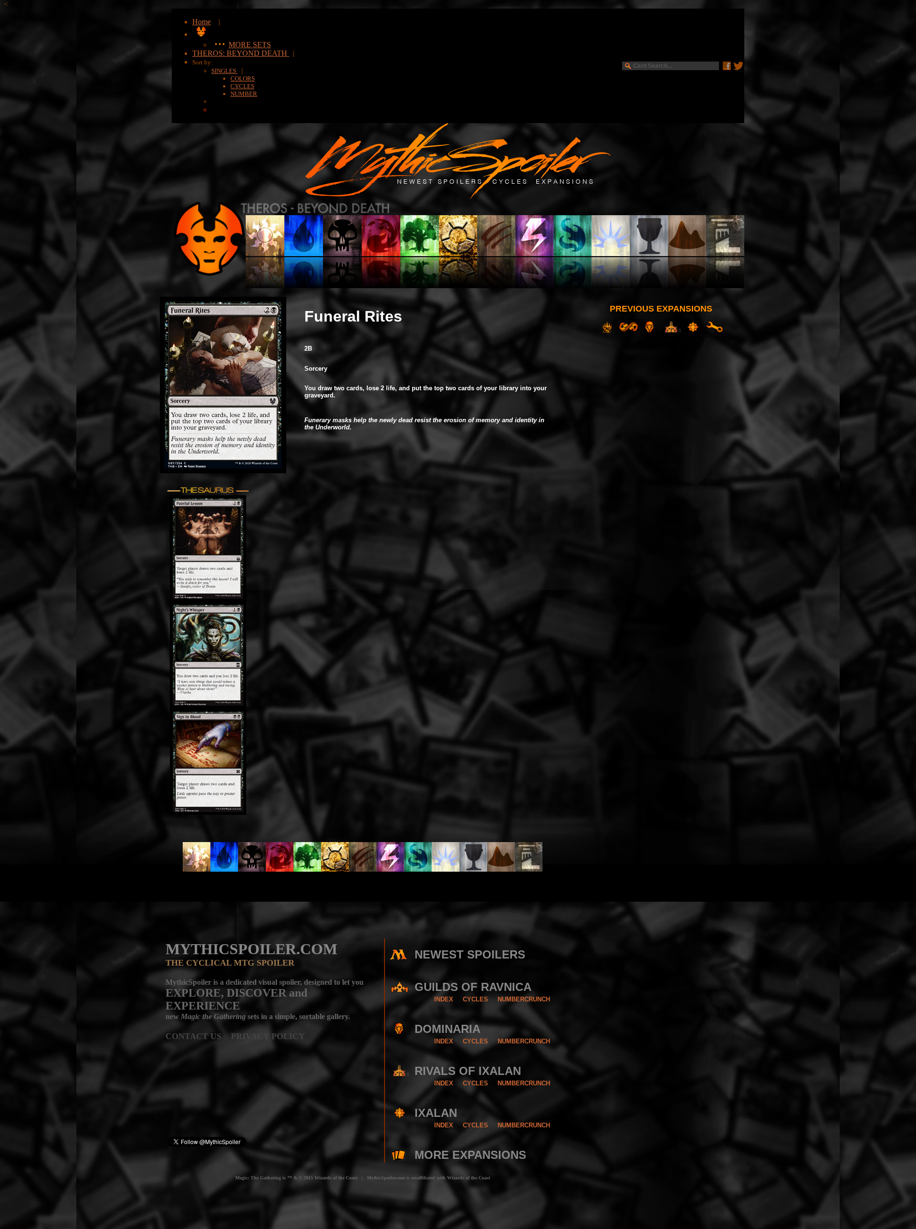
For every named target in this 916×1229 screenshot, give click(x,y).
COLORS (242, 78)
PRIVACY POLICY (268, 1036)
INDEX (443, 999)
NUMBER (243, 93)
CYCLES (242, 86)
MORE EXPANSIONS (470, 1154)
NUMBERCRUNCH (524, 999)
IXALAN (436, 1112)
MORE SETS (250, 45)
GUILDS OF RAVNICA (473, 986)
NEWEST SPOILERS (470, 954)
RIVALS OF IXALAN (468, 1070)
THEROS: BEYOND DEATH (240, 53)
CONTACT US (198, 1036)
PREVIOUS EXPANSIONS (661, 308)
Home (201, 22)
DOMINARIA (447, 1028)
